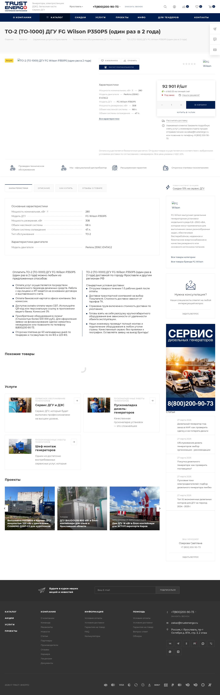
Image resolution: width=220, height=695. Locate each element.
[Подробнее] (77, 401)
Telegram (178, 643)
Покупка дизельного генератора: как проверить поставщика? (192, 465)
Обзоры (137, 636)
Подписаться (168, 590)
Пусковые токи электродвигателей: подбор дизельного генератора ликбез (194, 484)
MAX (202, 643)
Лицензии (46, 658)
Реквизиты (47, 627)
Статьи (170, 411)
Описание (44, 188)
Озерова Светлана (190, 543)
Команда (45, 622)
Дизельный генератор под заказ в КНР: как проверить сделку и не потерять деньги (192, 427)
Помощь (139, 611)
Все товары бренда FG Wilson (187, 261)
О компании (47, 618)
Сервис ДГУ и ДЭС (49, 405)
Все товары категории (183, 257)
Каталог (11, 611)
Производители (49, 645)
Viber (211, 643)
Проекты (11, 631)
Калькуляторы (92, 636)
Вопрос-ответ (140, 631)
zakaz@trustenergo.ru (184, 622)
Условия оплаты (93, 618)
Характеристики (18, 188)
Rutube (194, 643)
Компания (48, 611)
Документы (47, 663)
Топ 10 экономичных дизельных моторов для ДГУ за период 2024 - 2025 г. (194, 503)
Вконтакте (170, 643)
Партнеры (46, 640)
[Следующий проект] (159, 508)
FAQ (87, 631)
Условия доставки (94, 622)
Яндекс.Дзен (178, 651)
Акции (9, 618)
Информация (94, 611)
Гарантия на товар (95, 627)
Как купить (66, 188)
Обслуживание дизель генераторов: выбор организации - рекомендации (193, 446)
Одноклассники (186, 643)
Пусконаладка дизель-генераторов (125, 408)
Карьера (45, 654)
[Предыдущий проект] (5, 508)
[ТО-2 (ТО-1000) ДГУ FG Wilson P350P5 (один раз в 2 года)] (54, 61)
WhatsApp (170, 651)
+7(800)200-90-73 (106, 6)
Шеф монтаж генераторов (45, 448)
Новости (45, 631)
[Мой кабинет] (174, 7)
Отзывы (45, 649)
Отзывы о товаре (92, 188)
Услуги (10, 624)
